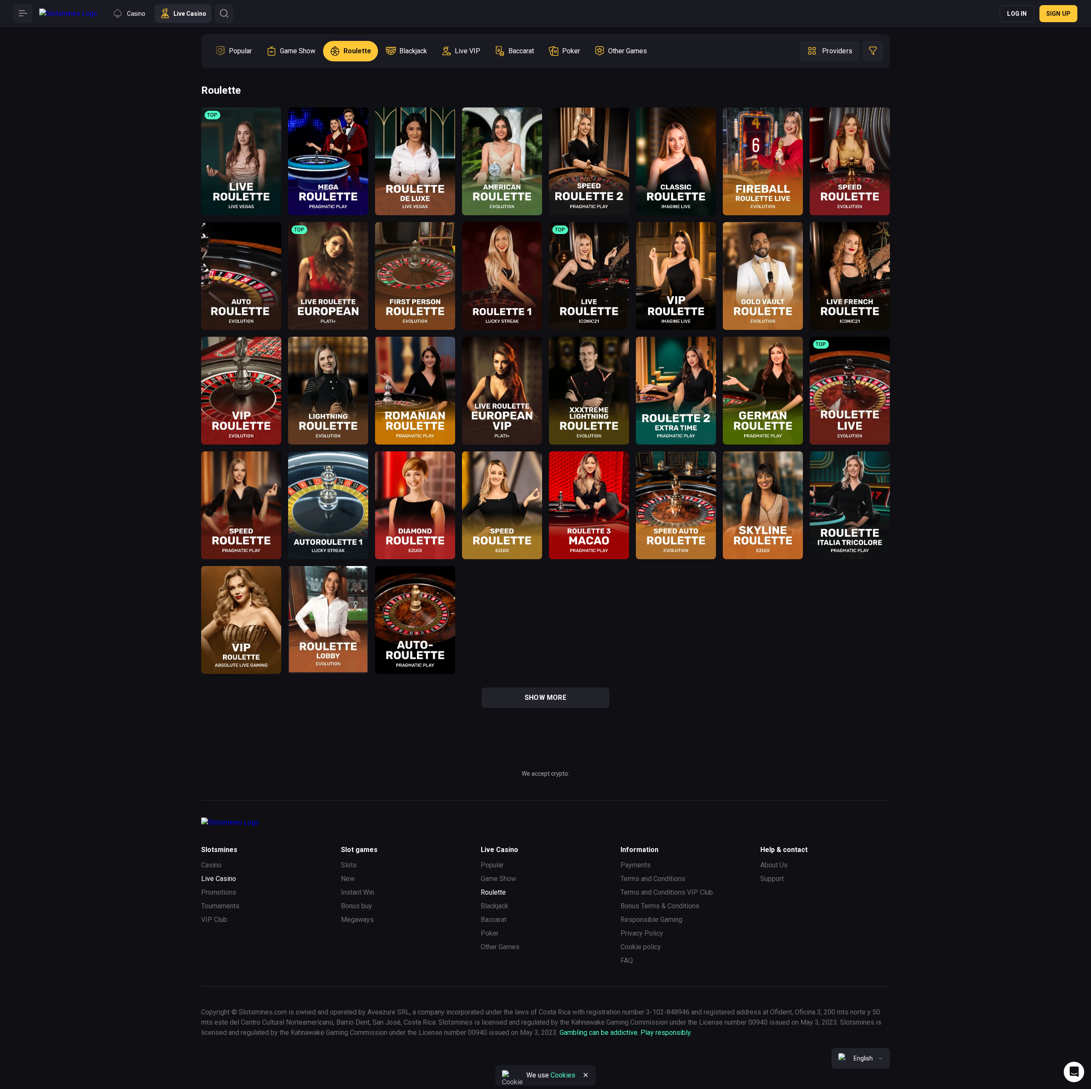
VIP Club (214, 920)
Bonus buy (356, 906)
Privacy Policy (642, 933)
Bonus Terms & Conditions (660, 906)
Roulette (493, 892)
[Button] (23, 13)
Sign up (1058, 13)
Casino (211, 865)
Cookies (563, 1075)
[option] (233, 51)
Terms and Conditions (653, 879)
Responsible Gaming (651, 920)
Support (772, 879)
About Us (774, 865)
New (348, 879)
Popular (492, 865)
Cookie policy (641, 947)
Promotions (218, 892)
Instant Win (357, 892)
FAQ (627, 960)
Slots (349, 865)
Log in (1017, 13)
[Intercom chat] (1074, 1072)
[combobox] (860, 1058)
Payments (636, 865)
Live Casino (218, 879)
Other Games (500, 947)
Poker (490, 933)
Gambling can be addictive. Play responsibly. (626, 1032)
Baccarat (493, 920)
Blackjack (494, 906)
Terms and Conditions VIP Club (667, 892)
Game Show (498, 879)
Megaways (357, 920)
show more (545, 697)
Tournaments (220, 906)
